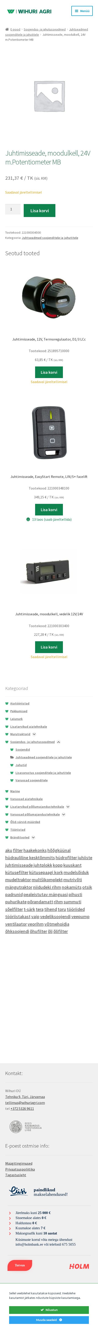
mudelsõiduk (76, 872)
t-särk (29, 909)
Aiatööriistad (19, 703)
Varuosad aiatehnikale (26, 799)
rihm (58, 901)
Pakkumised (18, 711)
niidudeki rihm (47, 887)
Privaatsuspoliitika (20, 1169)
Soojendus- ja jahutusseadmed (45, 29)
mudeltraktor (18, 879)
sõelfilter (14, 909)
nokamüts (72, 887)
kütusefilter (16, 872)
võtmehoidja (56, 924)
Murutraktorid (20, 734)
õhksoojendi (17, 931)
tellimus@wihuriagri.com (25, 1102)
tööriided (76, 909)
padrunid (14, 894)
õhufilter (38, 931)
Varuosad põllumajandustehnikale (35, 814)
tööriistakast (18, 916)
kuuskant (72, 865)
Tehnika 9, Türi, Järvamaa (25, 1096)
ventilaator (16, 924)
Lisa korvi (39, 210)
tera (40, 909)
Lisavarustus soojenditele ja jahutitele (43, 773)
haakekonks (35, 850)
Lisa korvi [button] (49, 372)
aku (8, 850)
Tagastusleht (15, 1175)
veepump (80, 916)
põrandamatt (40, 901)
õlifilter (60, 931)
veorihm (36, 924)
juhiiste (85, 857)
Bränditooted (19, 837)
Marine (15, 791)
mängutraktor (18, 887)
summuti (72, 901)
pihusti (75, 894)
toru (62, 909)
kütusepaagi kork (46, 872)
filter (18, 850)
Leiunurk (16, 719)
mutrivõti (72, 879)
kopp (58, 865)
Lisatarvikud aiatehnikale (28, 727)
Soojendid (22, 749)
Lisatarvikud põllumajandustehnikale (37, 807)
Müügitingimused (18, 1163)
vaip (35, 916)
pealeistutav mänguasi (45, 894)
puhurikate (16, 901)
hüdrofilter (66, 857)
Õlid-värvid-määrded (25, 822)
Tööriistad (17, 830)
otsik (87, 887)
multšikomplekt (47, 879)
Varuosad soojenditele (31, 780)
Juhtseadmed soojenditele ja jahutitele (50, 238)
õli (50, 931)
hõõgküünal (59, 850)
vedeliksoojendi (55, 916)
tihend (50, 909)
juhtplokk (43, 865)
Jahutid (21, 765)
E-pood (15, 29)
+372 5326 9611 (22, 1108)
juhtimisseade (19, 865)
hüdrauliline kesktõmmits (30, 857)
